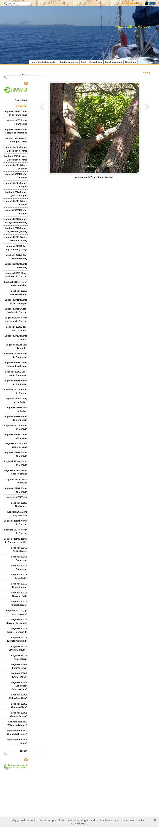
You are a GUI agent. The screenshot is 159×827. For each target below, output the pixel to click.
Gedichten (130, 62)
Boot (83, 62)
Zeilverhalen (95, 62)
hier (107, 820)
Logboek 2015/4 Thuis (16, 497)
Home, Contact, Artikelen (43, 62)
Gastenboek (21, 100)
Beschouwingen (113, 62)
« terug (146, 73)
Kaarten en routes (69, 62)
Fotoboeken (21, 106)
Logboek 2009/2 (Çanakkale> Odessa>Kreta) (19, 685)
